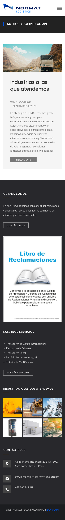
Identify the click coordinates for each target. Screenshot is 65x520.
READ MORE (23, 159)
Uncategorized (20, 101)
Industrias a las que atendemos (29, 85)
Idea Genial (52, 509)
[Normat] (22, 7)
